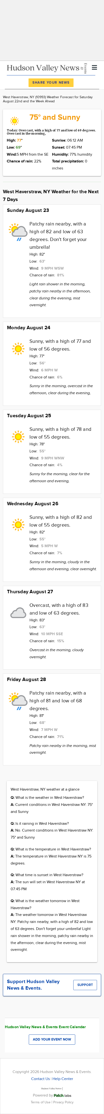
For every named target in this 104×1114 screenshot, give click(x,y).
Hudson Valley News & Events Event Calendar (45, 1027)
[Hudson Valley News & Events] (47, 67)
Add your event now (52, 1039)
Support (85, 985)
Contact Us (40, 1079)
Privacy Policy (63, 1102)
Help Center (62, 1079)
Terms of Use (41, 1102)
